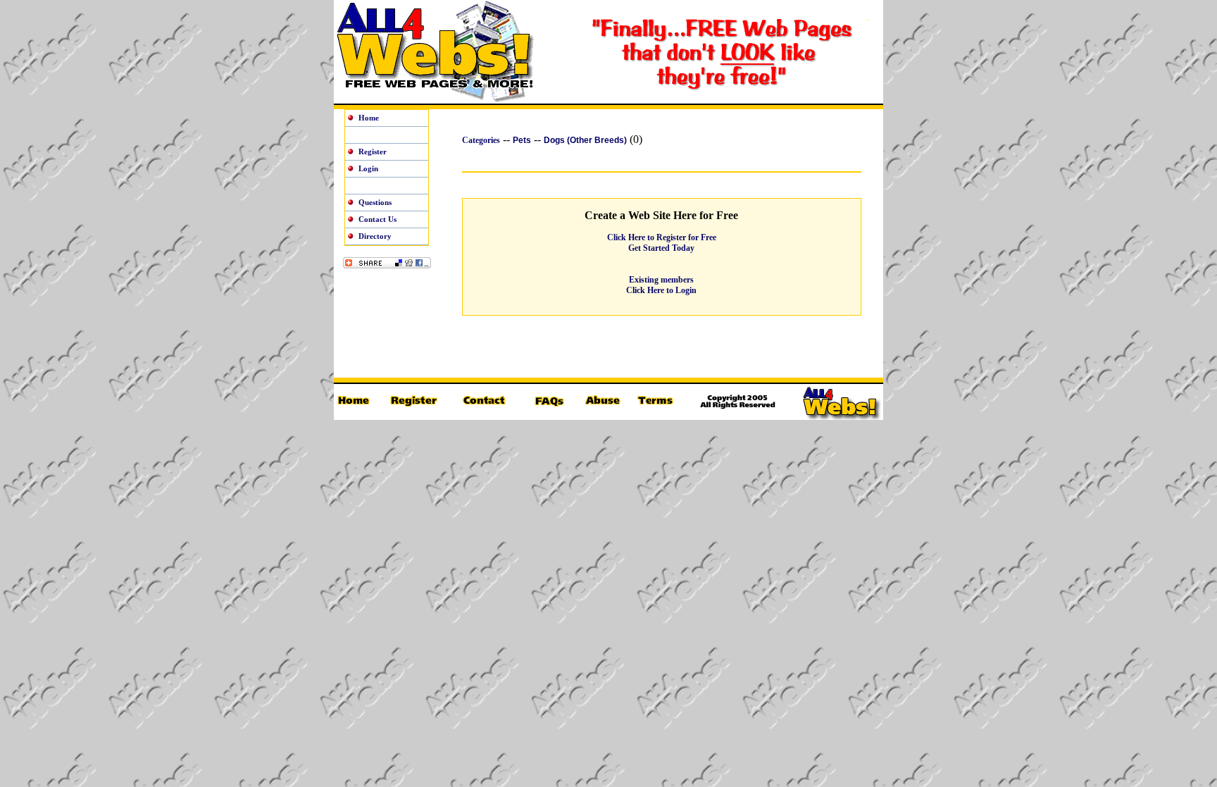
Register (372, 151)
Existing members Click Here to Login (661, 285)
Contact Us (377, 219)
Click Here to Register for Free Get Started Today (661, 243)
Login (368, 168)
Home (368, 117)
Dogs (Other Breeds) (585, 140)
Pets (522, 140)
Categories (481, 140)
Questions (375, 202)
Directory (375, 236)
